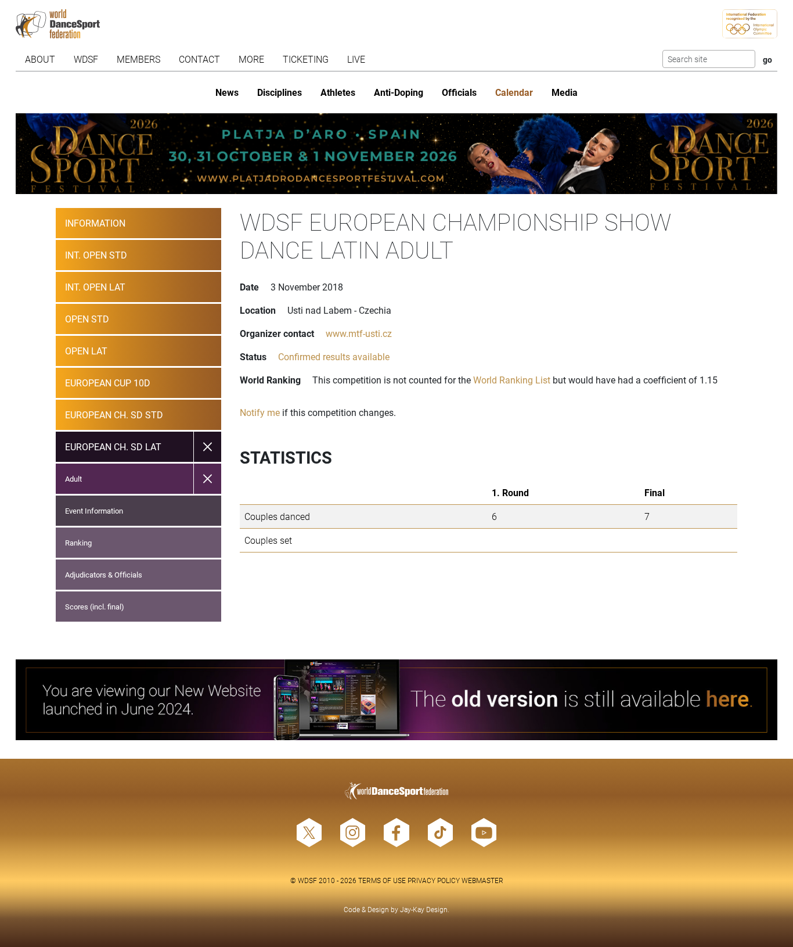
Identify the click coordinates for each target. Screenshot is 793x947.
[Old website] (396, 699)
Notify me (260, 412)
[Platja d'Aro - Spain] (396, 153)
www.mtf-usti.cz (359, 333)
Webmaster (482, 880)
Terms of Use (382, 880)
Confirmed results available (334, 356)
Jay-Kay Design (424, 909)
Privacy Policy (434, 880)
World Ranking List (511, 380)
